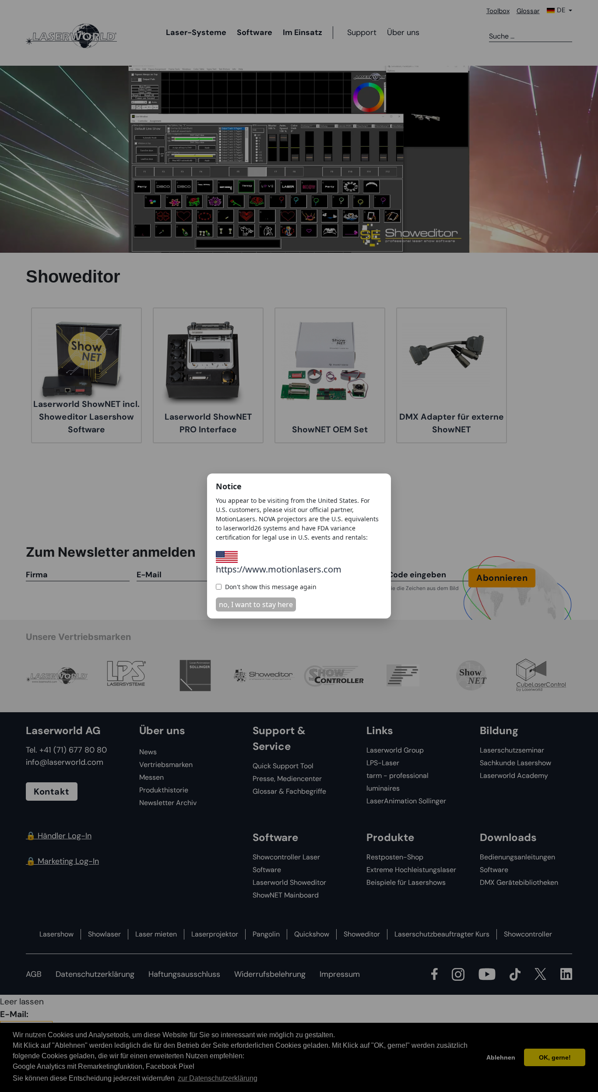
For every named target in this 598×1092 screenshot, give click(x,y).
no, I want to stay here (256, 604)
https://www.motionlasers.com (278, 569)
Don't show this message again (271, 587)
